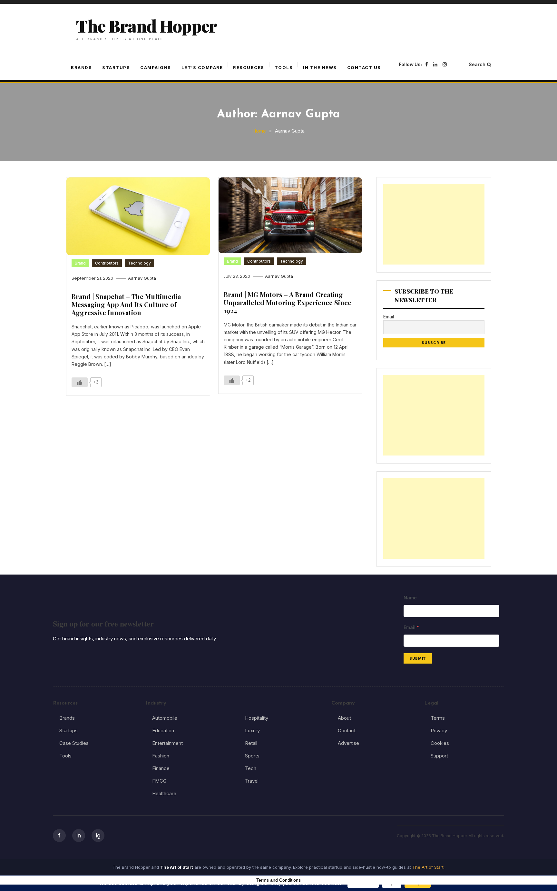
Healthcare (164, 793)
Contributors (107, 263)
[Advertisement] (433, 224)
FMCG (159, 781)
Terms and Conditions (278, 880)
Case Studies (74, 743)
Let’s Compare (202, 67)
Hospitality (256, 718)
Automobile (164, 718)
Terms (438, 718)
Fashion (160, 756)
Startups (116, 67)
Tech (250, 768)
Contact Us (364, 67)
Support (439, 756)
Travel (252, 781)
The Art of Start (428, 867)
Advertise (348, 743)
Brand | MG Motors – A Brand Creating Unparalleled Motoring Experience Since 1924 (287, 302)
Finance (161, 768)
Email (388, 316)
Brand (80, 263)
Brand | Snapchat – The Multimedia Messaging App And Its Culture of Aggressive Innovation (126, 304)
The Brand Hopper (146, 26)
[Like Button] (80, 382)
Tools (284, 67)
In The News (320, 67)
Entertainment (167, 743)
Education (163, 730)
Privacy (439, 730)
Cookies (440, 743)
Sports (252, 756)
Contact (347, 730)
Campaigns (155, 67)
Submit (417, 658)
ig (98, 835)
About (344, 718)
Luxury (252, 730)
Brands (81, 67)
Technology (139, 263)
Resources (248, 67)
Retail (251, 743)
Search (477, 64)
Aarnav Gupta (142, 278)
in (78, 835)
